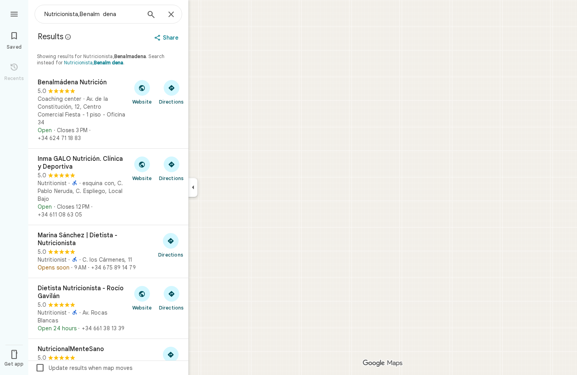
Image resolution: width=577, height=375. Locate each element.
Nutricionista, (93, 63)
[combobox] (92, 14)
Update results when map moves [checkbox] (83, 368)
